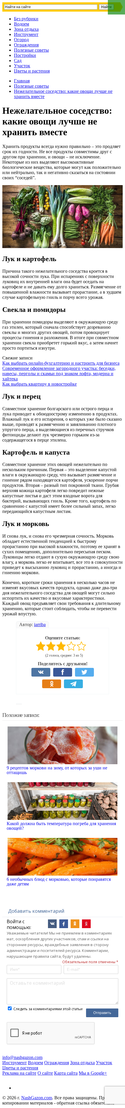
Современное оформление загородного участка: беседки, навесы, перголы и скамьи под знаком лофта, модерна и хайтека (59, 373)
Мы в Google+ (93, 1073)
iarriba (40, 624)
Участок (22, 65)
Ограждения (26, 44)
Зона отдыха (26, 29)
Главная (22, 80)
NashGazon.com (36, 1097)
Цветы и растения (32, 70)
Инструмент (26, 34)
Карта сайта (66, 1073)
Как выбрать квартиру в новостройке (39, 384)
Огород (21, 39)
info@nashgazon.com (22, 1057)
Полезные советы (31, 50)
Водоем (21, 23)
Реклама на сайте (19, 1073)
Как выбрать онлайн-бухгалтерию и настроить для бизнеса (60, 363)
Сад (18, 60)
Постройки (25, 55)
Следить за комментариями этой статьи (48, 1008)
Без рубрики (26, 18)
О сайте (45, 1073)
